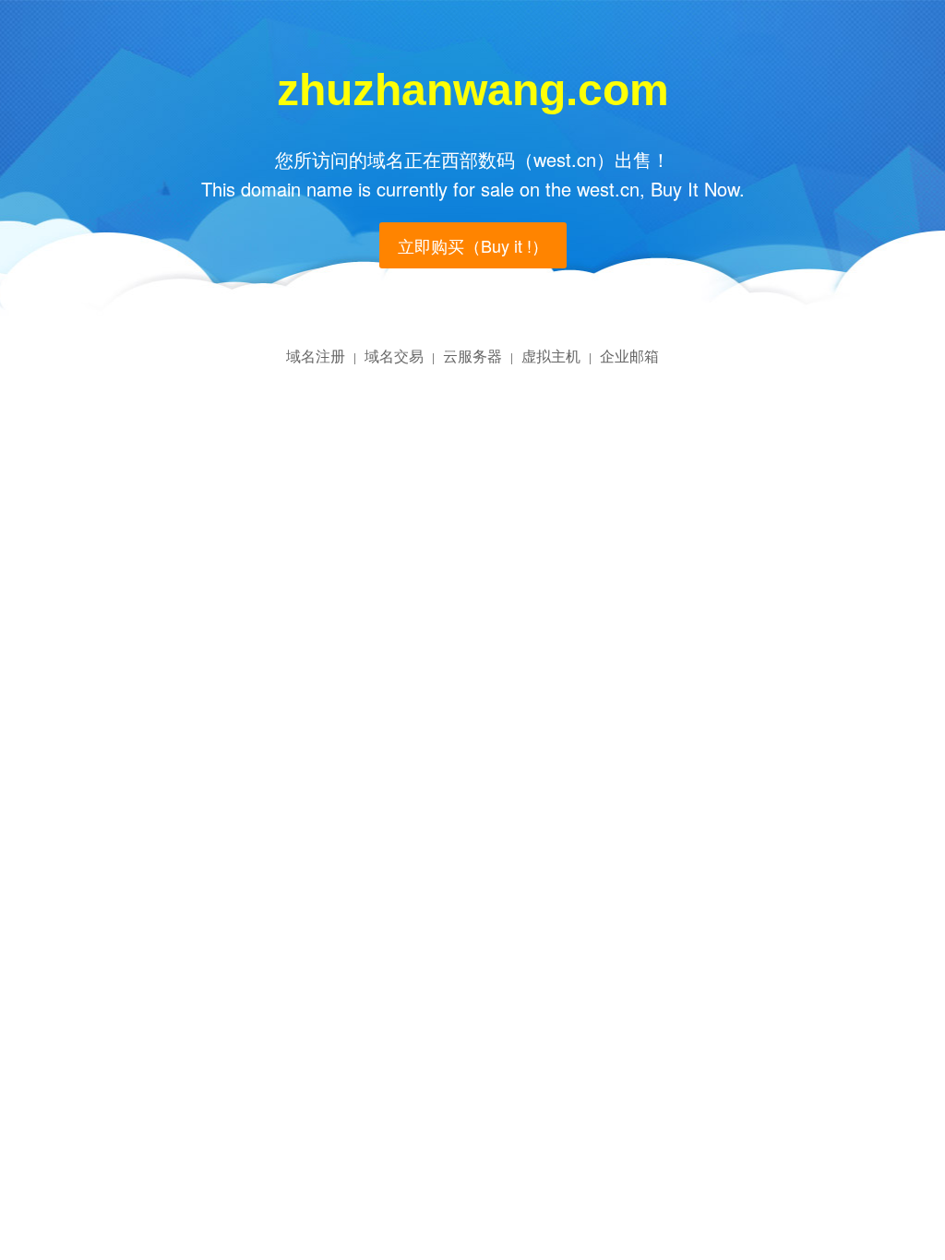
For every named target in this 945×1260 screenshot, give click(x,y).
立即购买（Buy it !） (473, 245)
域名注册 (315, 355)
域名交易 (394, 355)
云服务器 (472, 355)
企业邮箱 (629, 355)
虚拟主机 (550, 355)
